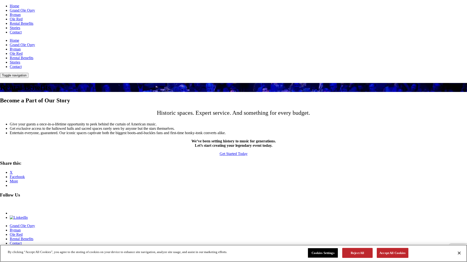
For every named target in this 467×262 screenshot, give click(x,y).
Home (14, 6)
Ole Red (16, 19)
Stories (15, 28)
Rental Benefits (21, 23)
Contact (16, 32)
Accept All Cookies (392, 253)
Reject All (357, 253)
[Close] (459, 253)
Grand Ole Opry (22, 10)
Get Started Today (234, 154)
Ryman (15, 15)
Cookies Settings (323, 253)
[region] (233, 253)
